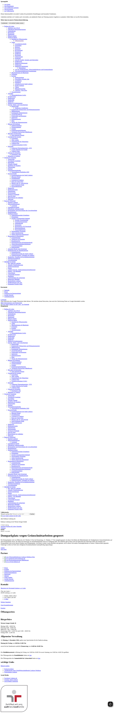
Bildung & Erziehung (14, 124)
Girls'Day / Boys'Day (21, 90)
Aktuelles (10, 93)
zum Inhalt (7, 4)
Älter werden (15, 140)
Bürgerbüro (11, 32)
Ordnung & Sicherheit (14, 153)
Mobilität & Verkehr (10, 261)
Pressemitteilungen (16, 186)
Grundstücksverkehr (20, 44)
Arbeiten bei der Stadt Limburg (24, 84)
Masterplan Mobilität (14, 279)
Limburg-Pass (15, 143)
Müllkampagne (15, 111)
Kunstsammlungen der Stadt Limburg (22, 175)
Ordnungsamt (19, 56)
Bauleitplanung (12, 212)
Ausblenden (4, 23)
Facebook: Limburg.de (10, 678)
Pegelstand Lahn (16, 154)
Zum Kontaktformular (7, 605)
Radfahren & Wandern (14, 165)
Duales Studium (19, 85)
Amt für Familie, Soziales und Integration (26, 60)
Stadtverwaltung (12, 37)
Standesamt (11, 34)
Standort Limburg (13, 202)
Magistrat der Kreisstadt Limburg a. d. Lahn (13, 588)
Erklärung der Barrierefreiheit (12, 293)
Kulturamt (18, 58)
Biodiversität (15, 106)
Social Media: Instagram (11, 681)
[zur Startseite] (15, 304)
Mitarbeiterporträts (20, 89)
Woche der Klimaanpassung (19, 122)
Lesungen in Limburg (17, 180)
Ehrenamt (10, 146)
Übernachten (11, 167)
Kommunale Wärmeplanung (19, 113)
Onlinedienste (12, 31)
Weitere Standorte (6, 602)
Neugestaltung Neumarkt (18, 231)
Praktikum (18, 82)
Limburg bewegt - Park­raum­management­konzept (21, 270)
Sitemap (6, 576)
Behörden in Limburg (14, 156)
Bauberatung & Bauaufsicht (16, 236)
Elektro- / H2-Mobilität (14, 271)
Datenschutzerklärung (10, 572)
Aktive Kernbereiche (17, 233)
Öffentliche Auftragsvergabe (16, 209)
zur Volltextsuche (9, 11)
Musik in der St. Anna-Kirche (19, 183)
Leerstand (14, 205)
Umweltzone (11, 273)
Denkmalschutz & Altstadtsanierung (18, 250)
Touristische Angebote (14, 161)
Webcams (10, 199)
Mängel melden (12, 36)
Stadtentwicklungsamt (21, 63)
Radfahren (11, 276)
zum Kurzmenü (8, 9)
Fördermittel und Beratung (18, 116)
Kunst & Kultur (12, 173)
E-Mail (6, 599)
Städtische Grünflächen (21, 108)
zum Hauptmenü (9, 6)
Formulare (14, 74)
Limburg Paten (15, 151)
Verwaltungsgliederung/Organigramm (25, 71)
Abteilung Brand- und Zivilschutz (17, 249)
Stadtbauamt (18, 61)
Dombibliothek (15, 178)
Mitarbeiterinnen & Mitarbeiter (20, 72)
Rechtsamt (18, 55)
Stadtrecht (10, 101)
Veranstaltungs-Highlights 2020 (20, 172)
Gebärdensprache (9, 296)
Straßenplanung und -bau (15, 282)
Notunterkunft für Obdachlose (19, 141)
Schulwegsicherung (13, 266)
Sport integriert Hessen (17, 135)
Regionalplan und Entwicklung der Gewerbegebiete (22, 210)
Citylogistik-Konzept (14, 274)
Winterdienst (22, 68)
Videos (17, 87)
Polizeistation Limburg (10, 672)
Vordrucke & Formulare (18, 239)
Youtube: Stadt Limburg (11, 680)
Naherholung (11, 191)
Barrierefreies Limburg (14, 281)
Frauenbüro (18, 45)
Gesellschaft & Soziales (14, 137)
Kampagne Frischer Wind (15, 284)
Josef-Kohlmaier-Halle (17, 185)
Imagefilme (11, 162)
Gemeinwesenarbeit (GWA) (19, 145)
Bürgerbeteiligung (20, 228)
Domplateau (14, 217)
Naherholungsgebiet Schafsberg (20, 215)
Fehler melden (8, 577)
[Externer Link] (58, 557)
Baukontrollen (15, 247)
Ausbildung (18, 81)
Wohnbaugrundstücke (14, 258)
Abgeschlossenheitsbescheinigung (21, 244)
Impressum (7, 574)
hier (30, 655)
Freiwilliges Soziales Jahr (22, 79)
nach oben (4, 549)
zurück (3, 548)
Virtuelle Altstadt (12, 164)
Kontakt (6, 569)
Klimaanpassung (16, 119)
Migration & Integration (14, 133)
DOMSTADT (12, 97)
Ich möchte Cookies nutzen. (16, 23)
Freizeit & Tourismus (10, 157)
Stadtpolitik (11, 100)
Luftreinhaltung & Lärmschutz (16, 278)
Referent (17, 47)
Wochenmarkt (12, 193)
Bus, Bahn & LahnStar (14, 263)
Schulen (13, 129)
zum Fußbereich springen (11, 7)
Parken (10, 268)
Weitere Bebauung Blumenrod (19, 234)
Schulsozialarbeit (16, 127)
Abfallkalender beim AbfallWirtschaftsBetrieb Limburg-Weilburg (22, 670)
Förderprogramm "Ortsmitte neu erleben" (23, 255)
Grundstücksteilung (16, 245)
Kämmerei (18, 52)
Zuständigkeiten (15, 237)
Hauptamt (17, 48)
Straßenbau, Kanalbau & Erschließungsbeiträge (21, 257)
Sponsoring (18, 225)
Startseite (6, 290)
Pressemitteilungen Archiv (18, 95)
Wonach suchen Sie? (6, 514)
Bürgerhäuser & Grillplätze (15, 197)
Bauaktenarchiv (15, 241)
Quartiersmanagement (21, 221)
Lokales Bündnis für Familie (19, 149)
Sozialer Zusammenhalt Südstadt (20, 218)
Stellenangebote (19, 77)
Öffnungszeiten (19, 40)
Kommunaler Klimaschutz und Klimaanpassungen (25, 109)
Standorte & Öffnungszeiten (19, 39)
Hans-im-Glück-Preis (17, 181)
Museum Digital (15, 177)
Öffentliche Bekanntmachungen (17, 29)
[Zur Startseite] (11, 516)
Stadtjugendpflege (16, 125)
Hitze (12, 121)
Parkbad (10, 169)
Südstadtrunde (19, 223)
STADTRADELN (16, 114)
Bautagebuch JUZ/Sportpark (23, 226)
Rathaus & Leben (9, 26)
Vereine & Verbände (13, 194)
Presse (6, 292)
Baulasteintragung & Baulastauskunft (21, 242)
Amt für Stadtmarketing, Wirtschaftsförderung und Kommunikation (34, 69)
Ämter (13, 42)
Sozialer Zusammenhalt (21, 220)
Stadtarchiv (11, 188)
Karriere (13, 76)
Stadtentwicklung (13, 213)
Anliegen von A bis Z (14, 28)
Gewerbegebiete (12, 260)
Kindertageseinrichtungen (18, 130)
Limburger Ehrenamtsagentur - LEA (21, 148)
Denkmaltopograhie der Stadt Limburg (22, 253)
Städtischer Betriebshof (21, 66)
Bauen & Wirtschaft (9, 201)
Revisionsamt (19, 50)
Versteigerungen (15, 92)
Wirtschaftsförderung (14, 204)
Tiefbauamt (18, 64)
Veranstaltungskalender (14, 170)
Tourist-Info (11, 159)
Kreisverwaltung (9, 669)
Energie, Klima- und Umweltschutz (18, 105)
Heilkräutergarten (13, 189)
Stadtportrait (11, 98)
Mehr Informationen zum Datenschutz (11, 303)
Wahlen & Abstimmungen (15, 103)
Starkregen (14, 117)
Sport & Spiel (11, 196)
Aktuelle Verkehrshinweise (15, 265)
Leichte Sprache (8, 295)
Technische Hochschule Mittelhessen (21, 132)
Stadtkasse (18, 53)
